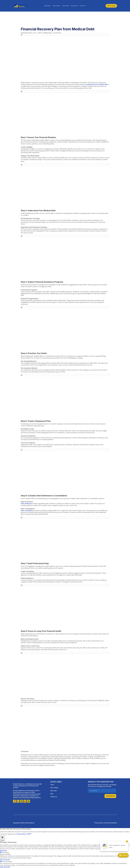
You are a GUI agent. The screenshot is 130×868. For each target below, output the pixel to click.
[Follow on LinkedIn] (28, 801)
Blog (51, 793)
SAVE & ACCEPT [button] (5, 867)
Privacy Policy (99, 823)
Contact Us (82, 6)
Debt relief (53, 790)
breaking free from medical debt (97, 84)
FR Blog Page (47, 33)
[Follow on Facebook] (14, 801)
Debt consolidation (27, 510)
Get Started (74, 6)
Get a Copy (111, 6)
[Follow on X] (18, 801)
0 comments (57, 33)
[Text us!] (123, 855)
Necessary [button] (3, 850)
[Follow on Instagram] (21, 801)
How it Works (56, 6)
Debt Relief (65, 6)
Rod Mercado (27, 33)
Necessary (5, 852)
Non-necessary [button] (5, 860)
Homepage (47, 6)
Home (52, 784)
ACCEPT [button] (28, 834)
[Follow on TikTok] (25, 801)
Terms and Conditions (110, 823)
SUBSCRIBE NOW (110, 796)
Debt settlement (26, 504)
